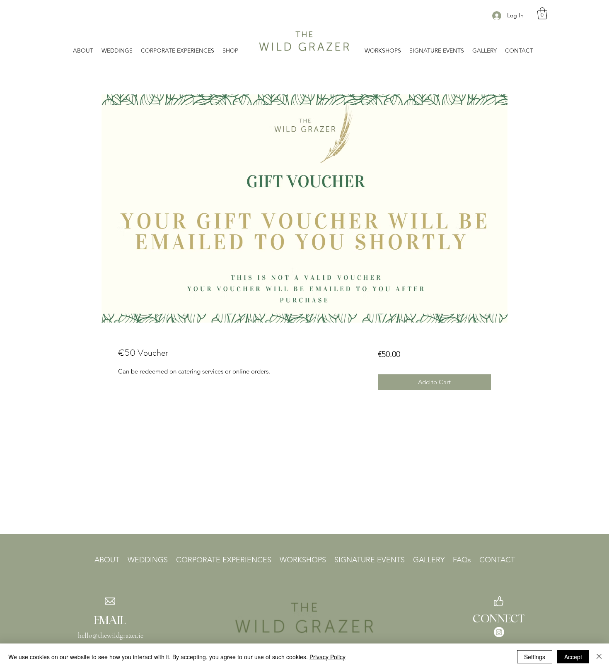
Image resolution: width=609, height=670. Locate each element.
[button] (542, 13)
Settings (534, 657)
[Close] (599, 656)
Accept (573, 657)
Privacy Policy (327, 657)
